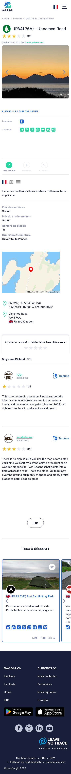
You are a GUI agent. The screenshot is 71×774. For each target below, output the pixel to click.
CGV (52, 758)
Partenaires (44, 684)
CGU (43, 758)
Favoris (26, 170)
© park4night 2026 (15, 768)
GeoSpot (43, 700)
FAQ (6, 700)
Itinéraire (9, 170)
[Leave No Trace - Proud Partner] (53, 743)
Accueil (5, 18)
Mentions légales (26, 758)
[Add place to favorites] (52, 567)
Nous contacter (46, 676)
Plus (35, 523)
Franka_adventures (34, 42)
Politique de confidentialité (26, 762)
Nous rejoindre (46, 692)
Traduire (63, 376)
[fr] (56, 6)
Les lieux (17, 18)
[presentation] (6, 72)
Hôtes (7, 692)
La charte (10, 684)
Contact (44, 170)
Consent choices (55, 762)
